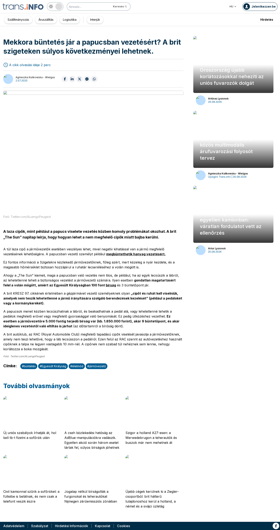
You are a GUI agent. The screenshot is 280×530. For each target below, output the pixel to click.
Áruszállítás (46, 19)
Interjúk (95, 19)
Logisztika (69, 19)
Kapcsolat (102, 526)
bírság (111, 285)
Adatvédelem (13, 526)
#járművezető (96, 366)
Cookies (123, 526)
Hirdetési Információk (71, 526)
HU (231, 6)
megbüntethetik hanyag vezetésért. (136, 254)
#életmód (76, 366)
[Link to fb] (276, 526)
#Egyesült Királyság (53, 366)
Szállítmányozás (18, 19)
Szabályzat (39, 526)
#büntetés (29, 366)
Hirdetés (266, 19)
